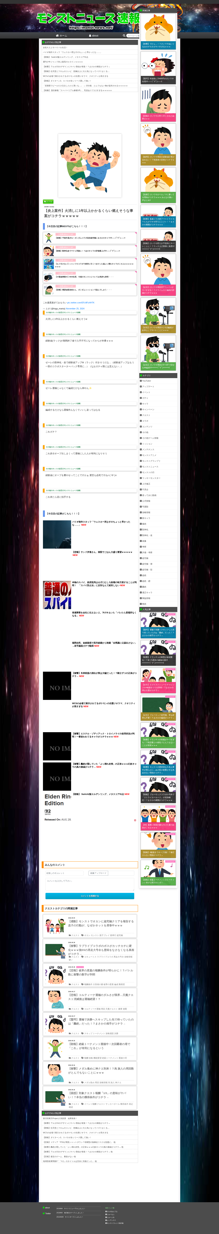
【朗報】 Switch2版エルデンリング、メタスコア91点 (65, 57)
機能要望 (97, 1058)
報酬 (86, 1058)
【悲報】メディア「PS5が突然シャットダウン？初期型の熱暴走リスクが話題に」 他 (79, 1142)
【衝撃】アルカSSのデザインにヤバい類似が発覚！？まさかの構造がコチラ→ (76, 66)
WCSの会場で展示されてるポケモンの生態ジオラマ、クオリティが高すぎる (75, 76)
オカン (87, 935)
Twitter (48, 1213)
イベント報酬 (90, 1104)
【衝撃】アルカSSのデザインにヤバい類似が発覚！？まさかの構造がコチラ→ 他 (78, 1152)
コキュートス (90, 957)
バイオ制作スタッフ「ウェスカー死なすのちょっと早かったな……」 (72, 52)
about (47, 1208)
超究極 (120, 935)
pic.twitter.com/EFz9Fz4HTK (80, 302)
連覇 (125, 1009)
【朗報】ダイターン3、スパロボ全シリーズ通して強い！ (67, 81)
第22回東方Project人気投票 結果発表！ (60, 1118)
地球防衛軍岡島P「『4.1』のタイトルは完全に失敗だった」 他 (70, 1161)
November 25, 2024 (75, 308)
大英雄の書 (98, 984)
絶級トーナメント (110, 1058)
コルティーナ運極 (92, 1009)
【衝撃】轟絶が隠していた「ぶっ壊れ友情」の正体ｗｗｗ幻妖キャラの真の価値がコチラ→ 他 (83, 1147)
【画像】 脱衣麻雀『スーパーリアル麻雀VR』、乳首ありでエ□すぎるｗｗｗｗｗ (77, 90)
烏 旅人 (111, 1082)
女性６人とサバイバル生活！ (55, 47)
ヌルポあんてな (112, 1211)
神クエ (118, 1082)
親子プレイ (104, 935)
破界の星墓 (109, 984)
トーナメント (99, 1033)
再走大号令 (119, 957)
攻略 (91, 1058)
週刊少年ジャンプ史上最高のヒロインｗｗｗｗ (63, 62)
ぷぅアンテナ (111, 1220)
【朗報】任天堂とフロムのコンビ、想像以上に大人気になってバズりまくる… (76, 71)
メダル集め (89, 1082)
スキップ (88, 1033)
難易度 (122, 984)
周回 (103, 1009)
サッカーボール (113, 1104)
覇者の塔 (123, 1058)
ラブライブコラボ (105, 957)
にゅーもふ (110, 1214)
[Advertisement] (90, 112)
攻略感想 (110, 1033)
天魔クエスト (112, 1009)
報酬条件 (88, 984)
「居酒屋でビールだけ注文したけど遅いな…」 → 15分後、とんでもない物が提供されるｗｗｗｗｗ (85, 86)
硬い (71, 960)
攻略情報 (128, 957)
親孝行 (113, 935)
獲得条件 (124, 1104)
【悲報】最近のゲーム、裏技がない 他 (59, 1156)
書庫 (120, 1009)
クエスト (75, 935)
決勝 (116, 1033)
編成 (116, 984)
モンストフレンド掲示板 (115, 1223)
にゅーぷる (110, 1217)
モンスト (95, 935)
